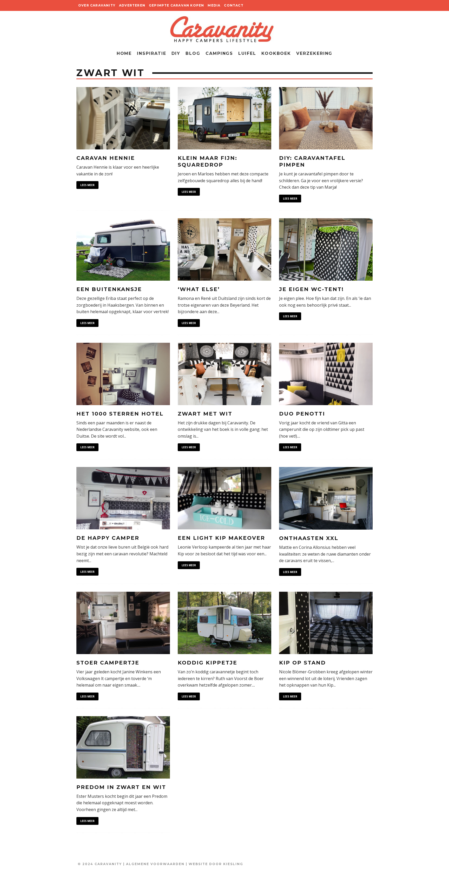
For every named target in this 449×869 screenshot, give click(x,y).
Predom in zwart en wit (121, 787)
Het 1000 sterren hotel (119, 414)
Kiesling (233, 864)
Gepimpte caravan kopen (176, 5)
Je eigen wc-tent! (311, 289)
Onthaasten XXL (308, 538)
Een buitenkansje (109, 289)
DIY (176, 53)
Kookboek (276, 53)
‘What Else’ (199, 289)
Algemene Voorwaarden (155, 864)
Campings (219, 53)
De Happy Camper (107, 538)
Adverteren (132, 5)
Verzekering (314, 53)
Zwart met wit (205, 414)
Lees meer (87, 185)
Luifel (247, 53)
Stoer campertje (107, 663)
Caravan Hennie (105, 158)
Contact (233, 5)
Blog (193, 53)
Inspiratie (151, 53)
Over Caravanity (96, 5)
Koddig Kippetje (207, 663)
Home (124, 53)
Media (214, 5)
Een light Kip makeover (221, 538)
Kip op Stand (302, 663)
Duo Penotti (302, 414)
